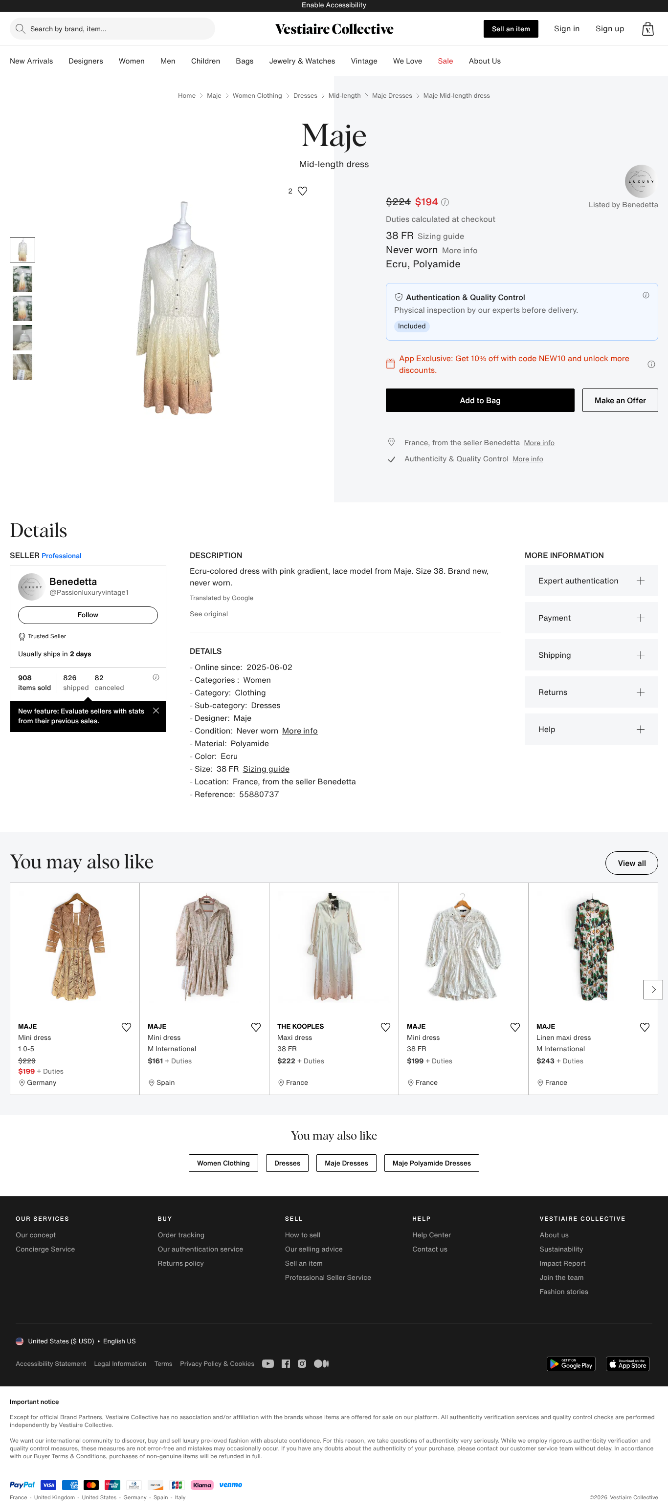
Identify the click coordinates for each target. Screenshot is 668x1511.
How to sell (302, 1235)
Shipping (554, 655)
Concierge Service (45, 1249)
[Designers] (111, 61)
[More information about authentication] (646, 295)
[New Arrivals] (61, 61)
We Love (408, 61)
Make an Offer (620, 400)
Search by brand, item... (68, 28)
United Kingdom (54, 1497)
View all (632, 863)
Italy (180, 1497)
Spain (161, 1497)
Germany (135, 1497)
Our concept (36, 1235)
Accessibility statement (51, 1363)
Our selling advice (314, 1249)
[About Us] (508, 61)
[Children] (228, 61)
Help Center (431, 1235)
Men (168, 61)
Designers (85, 61)
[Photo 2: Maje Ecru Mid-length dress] (22, 279)
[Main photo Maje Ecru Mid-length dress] (22, 249)
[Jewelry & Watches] (343, 61)
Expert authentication (578, 580)
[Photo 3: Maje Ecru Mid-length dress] (22, 308)
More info (460, 250)
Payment (554, 618)
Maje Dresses (392, 95)
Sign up (610, 28)
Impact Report (563, 1263)
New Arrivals (31, 61)
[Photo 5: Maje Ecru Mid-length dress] (22, 367)
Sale (445, 61)
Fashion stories (564, 1292)
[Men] (183, 61)
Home (187, 95)
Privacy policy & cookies (217, 1363)
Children (206, 61)
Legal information (120, 1363)
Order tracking (180, 1235)
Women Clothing (257, 95)
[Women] (152, 61)
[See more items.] (653, 989)
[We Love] (430, 61)
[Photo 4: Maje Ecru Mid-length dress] (22, 337)
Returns (552, 692)
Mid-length (345, 95)
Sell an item (511, 28)
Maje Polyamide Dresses (432, 1163)
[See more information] (651, 364)
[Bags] (261, 61)
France (18, 1497)
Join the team (562, 1278)
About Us (485, 61)
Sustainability (561, 1249)
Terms (163, 1363)
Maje (214, 95)
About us (554, 1235)
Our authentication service (200, 1249)
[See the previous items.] (14, 989)
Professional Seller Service (328, 1278)
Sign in (567, 28)
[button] (648, 29)
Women (132, 61)
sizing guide (441, 236)
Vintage (364, 61)
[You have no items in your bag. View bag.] (648, 29)
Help (547, 729)
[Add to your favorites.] (126, 1027)
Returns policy (180, 1263)
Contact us (429, 1249)
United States (99, 1497)
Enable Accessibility (334, 5)
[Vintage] (385, 61)
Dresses (305, 95)
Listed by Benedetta (623, 205)
